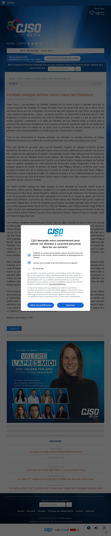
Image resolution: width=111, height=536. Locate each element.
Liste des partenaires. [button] (57, 284)
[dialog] (55, 268)
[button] (55, 269)
